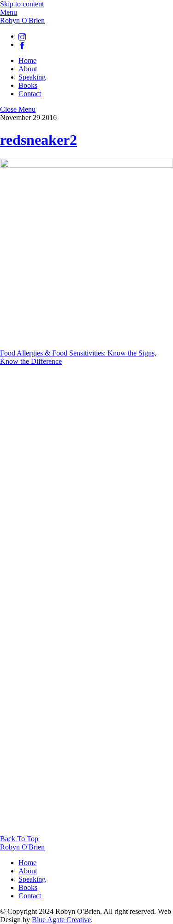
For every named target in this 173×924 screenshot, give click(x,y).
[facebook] (22, 44)
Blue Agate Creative (61, 920)
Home (27, 60)
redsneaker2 (38, 140)
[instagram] (22, 36)
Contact (29, 94)
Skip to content (22, 4)
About (27, 69)
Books (27, 85)
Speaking (32, 77)
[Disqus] (86, 481)
